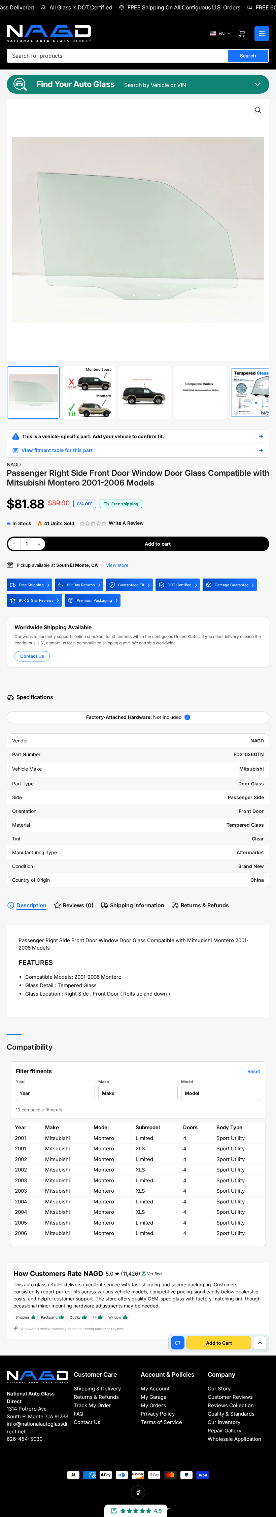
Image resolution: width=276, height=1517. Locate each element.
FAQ (78, 1414)
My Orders (153, 1405)
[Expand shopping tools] (260, 1342)
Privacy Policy (158, 1414)
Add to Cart (219, 1343)
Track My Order (92, 1405)
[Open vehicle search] (261, 436)
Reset (253, 1071)
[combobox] (138, 56)
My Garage (154, 1397)
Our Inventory (224, 1422)
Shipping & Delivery (97, 1388)
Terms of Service (161, 1422)
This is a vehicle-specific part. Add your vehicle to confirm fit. (93, 436)
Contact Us (32, 656)
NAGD (14, 464)
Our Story (219, 1388)
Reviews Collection (231, 1405)
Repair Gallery (224, 1430)
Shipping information (137, 905)
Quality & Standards (231, 1414)
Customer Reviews (230, 1397)
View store (117, 565)
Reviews (78, 905)
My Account (155, 1388)
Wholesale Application (234, 1439)
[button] (221, 33)
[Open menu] (261, 33)
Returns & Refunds (205, 905)
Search (248, 55)
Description (31, 905)
